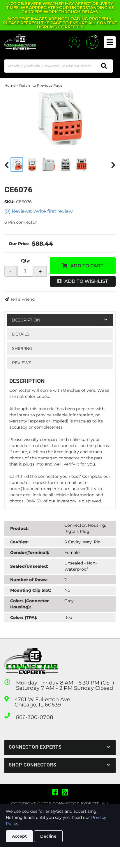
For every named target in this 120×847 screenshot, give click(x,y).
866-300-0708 (34, 717)
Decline (48, 836)
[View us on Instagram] (65, 792)
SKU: (9, 201)
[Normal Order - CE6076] (60, 117)
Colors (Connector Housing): (29, 604)
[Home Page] (31, 661)
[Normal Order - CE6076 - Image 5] (81, 164)
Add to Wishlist (86, 281)
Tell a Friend (22, 299)
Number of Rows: (28, 579)
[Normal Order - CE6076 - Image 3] (48, 164)
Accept (19, 836)
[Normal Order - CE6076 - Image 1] (16, 164)
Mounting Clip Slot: (30, 590)
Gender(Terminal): (29, 552)
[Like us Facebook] (55, 792)
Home (9, 85)
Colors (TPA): (23, 617)
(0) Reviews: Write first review (38, 211)
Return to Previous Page (40, 85)
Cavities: (19, 542)
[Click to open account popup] (74, 42)
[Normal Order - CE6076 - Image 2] (32, 164)
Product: (19, 528)
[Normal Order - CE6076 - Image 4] (65, 164)
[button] (58, 66)
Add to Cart (86, 265)
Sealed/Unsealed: (29, 566)
